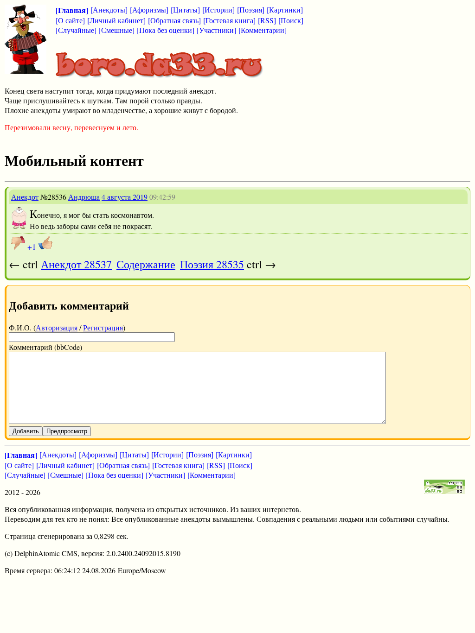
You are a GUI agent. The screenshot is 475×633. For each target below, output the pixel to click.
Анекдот (25, 197)
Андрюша (84, 197)
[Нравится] (45, 243)
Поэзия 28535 (212, 264)
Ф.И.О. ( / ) (67, 327)
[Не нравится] (18, 243)
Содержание (145, 264)
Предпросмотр (66, 431)
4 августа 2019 (125, 197)
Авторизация (56, 327)
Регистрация (103, 327)
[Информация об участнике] (19, 226)
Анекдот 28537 (76, 264)
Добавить (26, 431)
